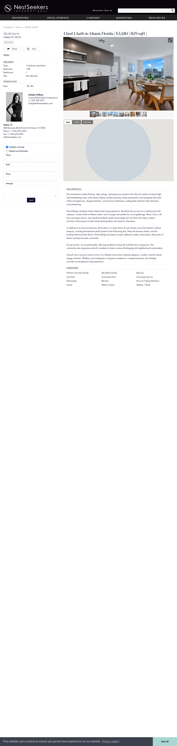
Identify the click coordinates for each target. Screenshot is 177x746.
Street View (87, 122)
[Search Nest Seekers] (172, 10)
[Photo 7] (127, 114)
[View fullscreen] (170, 40)
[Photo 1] (92, 114)
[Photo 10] (144, 114)
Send (31, 200)
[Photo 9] (138, 114)
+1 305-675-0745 (15, 134)
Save (34, 48)
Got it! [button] (165, 741)
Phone (8, 174)
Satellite (76, 122)
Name (8, 155)
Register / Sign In (102, 10)
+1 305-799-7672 (36, 100)
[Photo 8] (132, 114)
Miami (18, 27)
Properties (20, 18)
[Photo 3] (104, 114)
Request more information (18, 151)
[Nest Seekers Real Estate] (24, 8)
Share (14, 48)
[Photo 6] (121, 114)
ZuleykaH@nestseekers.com (40, 103)
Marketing (124, 18)
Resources (157, 18)
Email (8, 164)
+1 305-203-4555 (18, 131)
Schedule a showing (16, 147)
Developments (58, 18)
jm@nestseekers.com (12, 137)
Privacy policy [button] (110, 741)
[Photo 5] (115, 114)
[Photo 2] (98, 114)
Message (9, 183)
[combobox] (144, 10)
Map (68, 122)
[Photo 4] (110, 114)
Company (93, 18)
